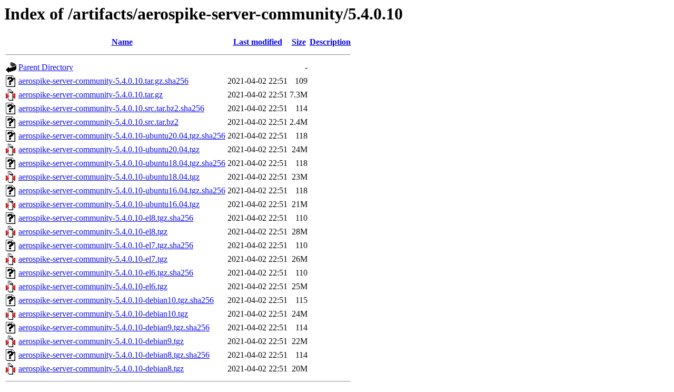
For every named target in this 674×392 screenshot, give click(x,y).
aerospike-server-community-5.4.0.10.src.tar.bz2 (98, 121)
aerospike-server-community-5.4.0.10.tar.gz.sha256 (103, 80)
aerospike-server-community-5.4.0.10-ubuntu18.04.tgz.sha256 (121, 163)
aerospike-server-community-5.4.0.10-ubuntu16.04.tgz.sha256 (121, 190)
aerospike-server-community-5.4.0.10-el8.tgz (92, 231)
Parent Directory (45, 67)
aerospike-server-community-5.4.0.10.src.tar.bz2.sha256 (111, 108)
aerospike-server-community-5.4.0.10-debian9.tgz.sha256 (114, 327)
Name (122, 41)
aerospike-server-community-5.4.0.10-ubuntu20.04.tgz (109, 149)
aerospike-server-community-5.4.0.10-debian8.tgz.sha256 (114, 354)
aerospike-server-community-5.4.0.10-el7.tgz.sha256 (105, 245)
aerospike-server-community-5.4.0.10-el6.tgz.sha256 (105, 272)
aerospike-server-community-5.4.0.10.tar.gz (90, 94)
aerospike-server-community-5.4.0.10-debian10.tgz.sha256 (116, 300)
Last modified (257, 41)
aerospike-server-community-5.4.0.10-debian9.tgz (101, 341)
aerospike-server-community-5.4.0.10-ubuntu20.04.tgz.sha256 (121, 135)
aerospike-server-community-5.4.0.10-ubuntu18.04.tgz (109, 176)
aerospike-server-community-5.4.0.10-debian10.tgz (103, 313)
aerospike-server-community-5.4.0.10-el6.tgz (92, 286)
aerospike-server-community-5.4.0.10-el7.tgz (92, 258)
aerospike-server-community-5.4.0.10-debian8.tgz (101, 368)
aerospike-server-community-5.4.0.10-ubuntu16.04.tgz (109, 204)
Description (330, 41)
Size (299, 41)
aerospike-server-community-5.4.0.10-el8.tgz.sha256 (105, 217)
